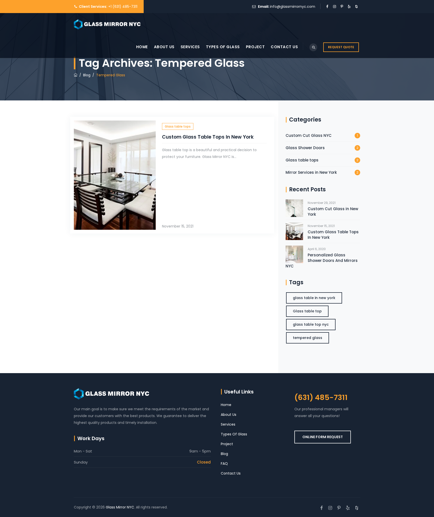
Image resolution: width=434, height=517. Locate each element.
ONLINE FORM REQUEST (322, 436)
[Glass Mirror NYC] (107, 24)
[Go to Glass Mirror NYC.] (75, 75)
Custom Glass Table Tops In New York (208, 137)
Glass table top (307, 311)
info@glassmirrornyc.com (292, 6)
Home (142, 46)
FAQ (224, 463)
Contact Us (284, 46)
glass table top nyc (311, 324)
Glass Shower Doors (305, 147)
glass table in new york (314, 297)
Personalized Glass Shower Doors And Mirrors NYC (322, 260)
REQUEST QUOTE (341, 47)
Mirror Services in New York (311, 172)
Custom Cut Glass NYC (309, 135)
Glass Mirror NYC (120, 507)
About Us (164, 46)
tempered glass (307, 337)
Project (255, 46)
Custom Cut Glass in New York (333, 211)
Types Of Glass (223, 46)
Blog (224, 453)
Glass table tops (178, 126)
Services (190, 46)
